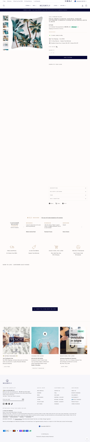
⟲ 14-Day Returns (28, 1)
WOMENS (39, 392)
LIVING (55, 5)
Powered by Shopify (40, 436)
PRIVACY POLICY (75, 401)
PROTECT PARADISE (38, 368)
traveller (22, 416)
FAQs (51, 195)
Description (54, 188)
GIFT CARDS (39, 403)
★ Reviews (9, 1)
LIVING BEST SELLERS (57, 16)
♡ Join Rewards (36, 1)
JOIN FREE (7, 366)
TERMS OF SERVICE (76, 403)
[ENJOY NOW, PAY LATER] (73, 340)
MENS (38, 395)
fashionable (5, 416)
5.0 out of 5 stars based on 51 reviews (52, 217)
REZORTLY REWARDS (76, 392)
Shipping (51, 28)
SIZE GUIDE (56, 395)
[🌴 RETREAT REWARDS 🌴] (16, 340)
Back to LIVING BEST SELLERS (46, 309)
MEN (34, 5)
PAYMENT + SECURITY (59, 401)
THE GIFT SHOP (40, 401)
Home (50, 16)
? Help (4, 1)
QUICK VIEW (12, 287)
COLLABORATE (75, 395)
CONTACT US (57, 390)
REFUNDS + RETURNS (58, 399)
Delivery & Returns (56, 191)
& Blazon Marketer (49, 436)
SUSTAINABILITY (75, 397)
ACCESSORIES (40, 397)
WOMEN (28, 5)
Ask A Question (54, 198)
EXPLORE (62, 5)
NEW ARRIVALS (40, 390)
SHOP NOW (64, 366)
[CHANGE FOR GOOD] (44, 340)
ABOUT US (74, 390)
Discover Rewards (7, 363)
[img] (14, 226)
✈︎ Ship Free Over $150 (18, 1)
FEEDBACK (56, 403)
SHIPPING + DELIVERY (59, 397)
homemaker (28, 416)
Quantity (51, 50)
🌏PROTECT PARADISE (76, 399)
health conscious (14, 416)
